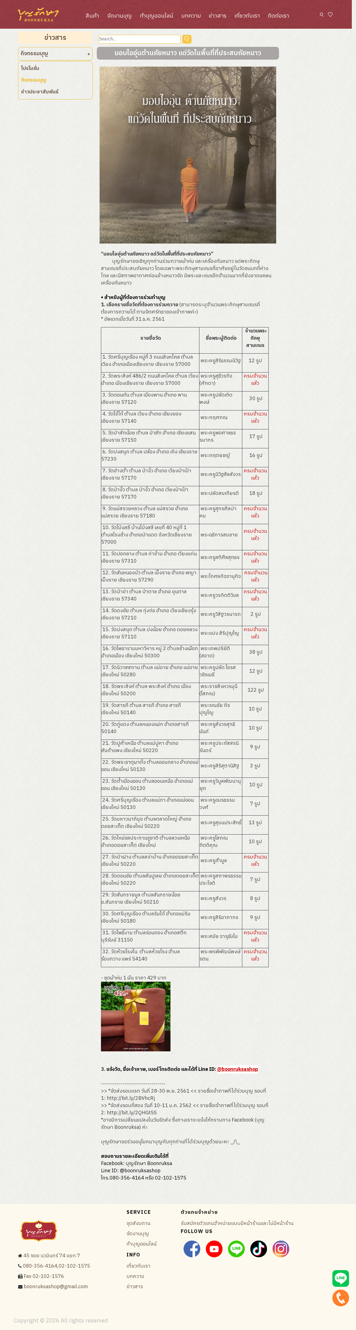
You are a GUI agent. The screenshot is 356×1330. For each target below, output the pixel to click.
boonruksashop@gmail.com (56, 1287)
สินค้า (92, 16)
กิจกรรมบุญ (33, 80)
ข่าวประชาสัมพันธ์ (39, 92)
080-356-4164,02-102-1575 (56, 1266)
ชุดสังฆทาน (138, 1223)
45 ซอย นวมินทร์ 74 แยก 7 (51, 1256)
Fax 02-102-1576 (44, 1276)
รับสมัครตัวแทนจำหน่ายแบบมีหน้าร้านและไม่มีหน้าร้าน (237, 1223)
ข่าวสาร (217, 16)
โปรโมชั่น (30, 68)
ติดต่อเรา (278, 16)
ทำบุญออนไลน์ (156, 16)
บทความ (191, 16)
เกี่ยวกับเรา (247, 16)
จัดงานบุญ (119, 16)
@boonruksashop (237, 1069)
